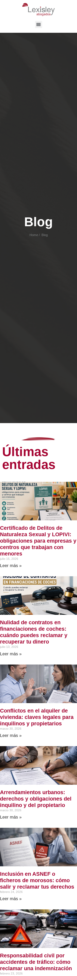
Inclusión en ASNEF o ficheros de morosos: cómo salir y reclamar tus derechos (37, 880)
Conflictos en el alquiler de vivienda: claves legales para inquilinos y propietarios (37, 717)
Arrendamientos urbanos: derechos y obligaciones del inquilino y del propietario (35, 798)
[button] (38, 24)
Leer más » (11, 565)
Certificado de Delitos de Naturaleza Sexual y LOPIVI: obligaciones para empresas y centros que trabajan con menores (38, 541)
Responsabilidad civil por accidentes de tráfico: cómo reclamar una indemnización (36, 961)
